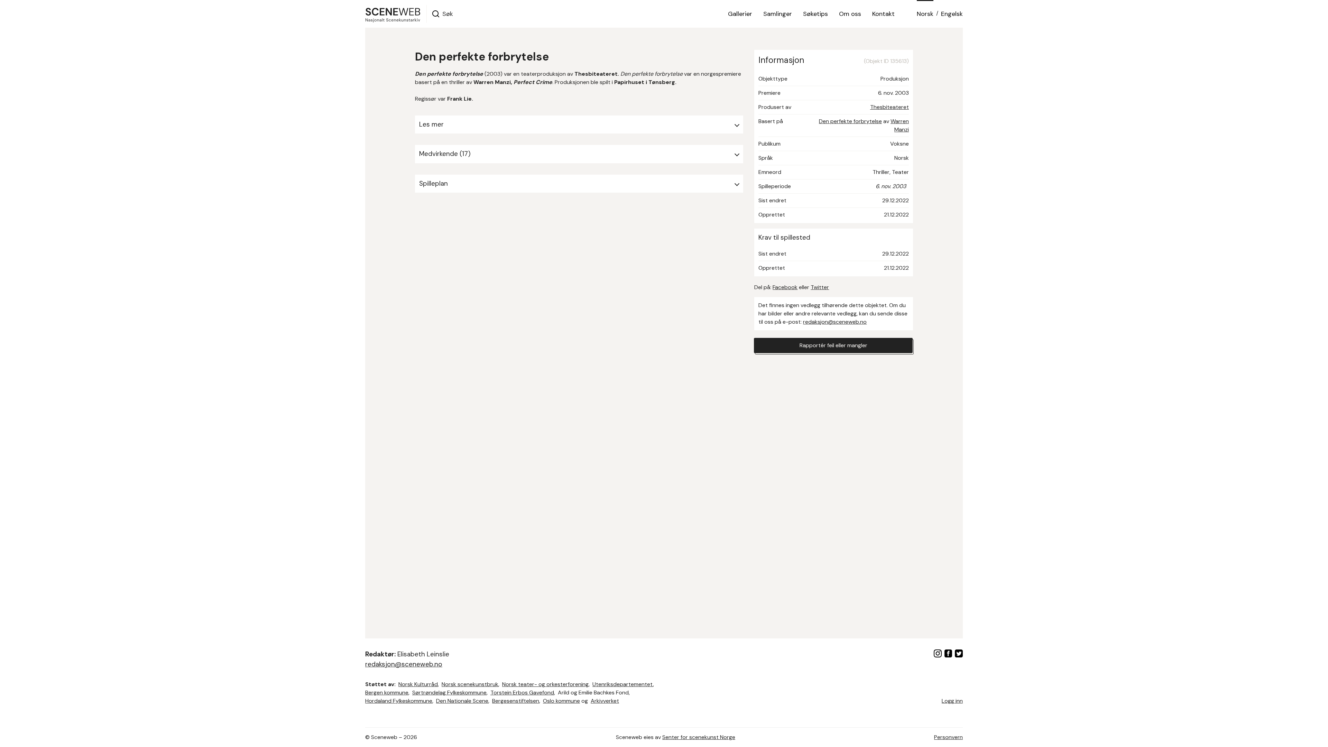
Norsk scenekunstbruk (470, 684)
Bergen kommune (386, 692)
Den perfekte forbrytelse (850, 121)
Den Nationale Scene (462, 700)
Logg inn (952, 700)
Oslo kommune (561, 700)
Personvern (948, 737)
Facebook (785, 287)
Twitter (820, 287)
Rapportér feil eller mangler (833, 345)
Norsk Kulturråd (418, 684)
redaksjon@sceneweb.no (835, 321)
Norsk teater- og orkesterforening (545, 684)
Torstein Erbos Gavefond (522, 692)
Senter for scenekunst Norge (698, 737)
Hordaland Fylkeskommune (398, 700)
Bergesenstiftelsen (515, 700)
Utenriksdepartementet (622, 684)
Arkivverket (605, 700)
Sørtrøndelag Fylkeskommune (449, 692)
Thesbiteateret (889, 107)
